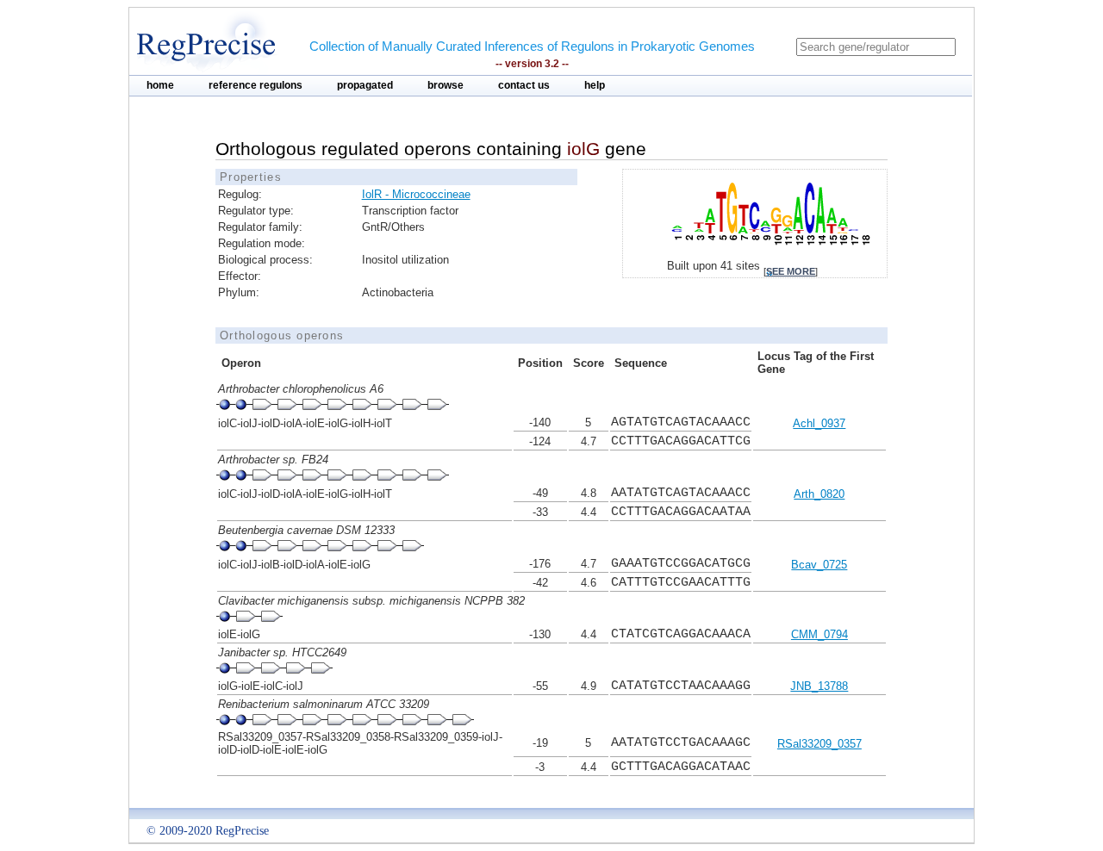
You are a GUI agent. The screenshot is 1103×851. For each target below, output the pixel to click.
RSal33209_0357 (819, 743)
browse (445, 85)
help (594, 85)
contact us (524, 85)
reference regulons (255, 85)
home (160, 85)
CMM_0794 (819, 634)
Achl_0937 (819, 423)
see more (790, 271)
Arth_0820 (819, 494)
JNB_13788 (819, 686)
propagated (365, 85)
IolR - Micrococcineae (416, 194)
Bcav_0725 (819, 564)
